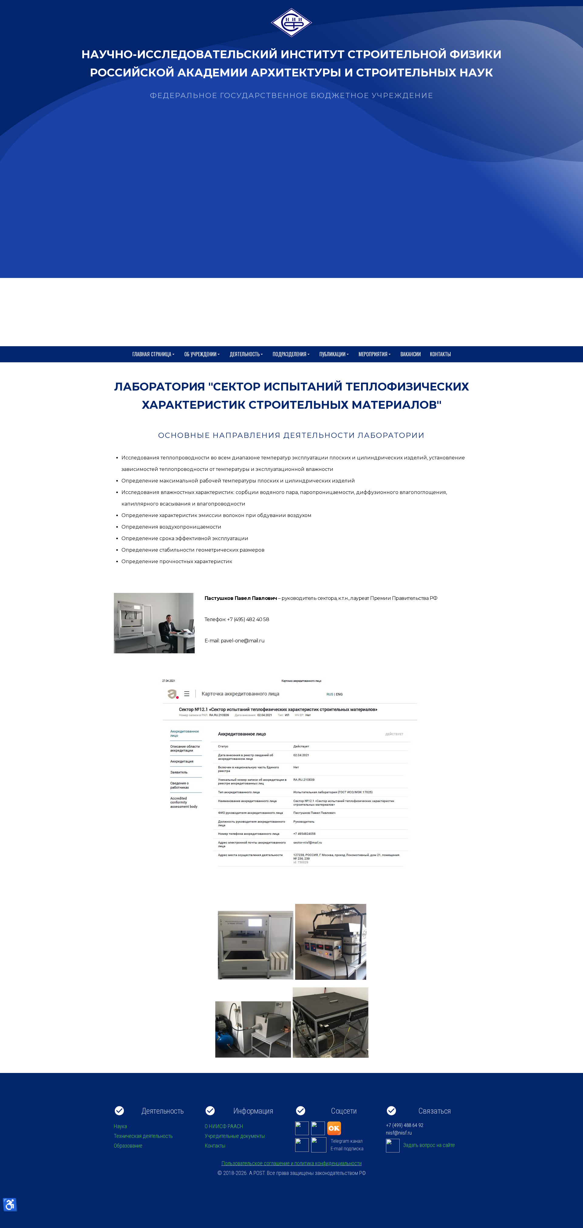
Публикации (332, 354)
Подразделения (289, 354)
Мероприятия (373, 354)
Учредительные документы (235, 1136)
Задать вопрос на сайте (429, 1145)
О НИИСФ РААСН (224, 1126)
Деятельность (245, 354)
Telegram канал (347, 1141)
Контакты (440, 354)
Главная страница (151, 354)
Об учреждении (200, 354)
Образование (128, 1145)
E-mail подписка (347, 1148)
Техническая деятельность (143, 1136)
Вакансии (411, 354)
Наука (120, 1126)
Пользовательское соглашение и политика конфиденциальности (291, 1163)
